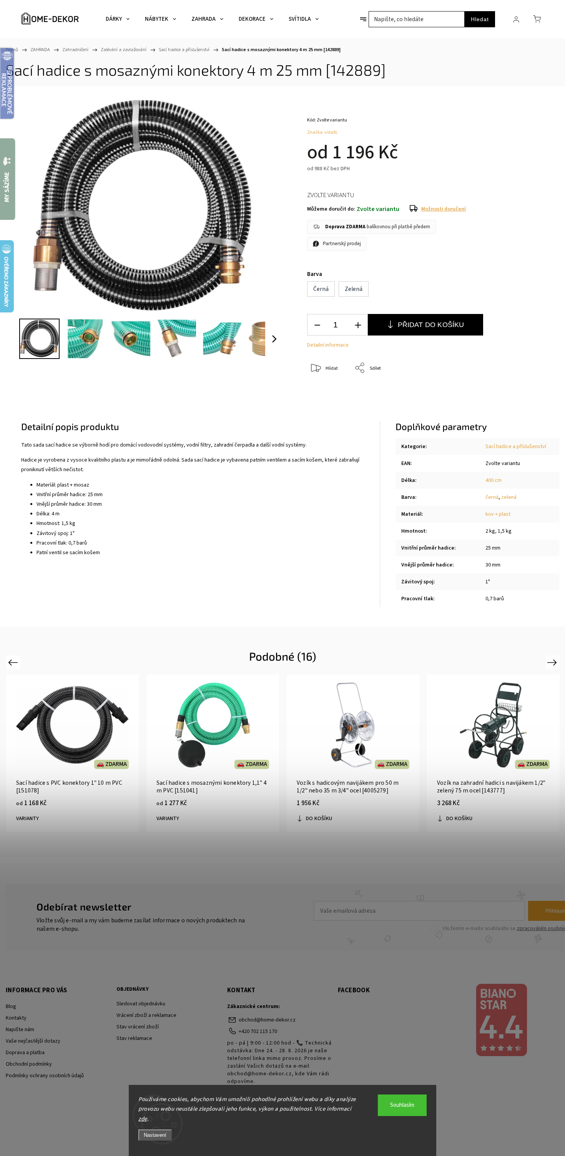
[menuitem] (118, 19)
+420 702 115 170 (258, 1031)
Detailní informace (328, 345)
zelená (509, 497)
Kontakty (16, 1018)
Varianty (27, 818)
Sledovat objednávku (140, 1004)
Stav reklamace (134, 1038)
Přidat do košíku (431, 325)
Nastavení (155, 1135)
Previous (14, 662)
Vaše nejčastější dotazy (33, 1041)
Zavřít (522, 393)
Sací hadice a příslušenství (515, 446)
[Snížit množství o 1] (317, 325)
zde (142, 1119)
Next (553, 662)
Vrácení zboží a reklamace (146, 1015)
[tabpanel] (72, 753)
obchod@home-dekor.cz (267, 1020)
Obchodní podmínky (29, 1064)
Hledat (480, 19)
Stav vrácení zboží (137, 1027)
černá (492, 497)
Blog (11, 1006)
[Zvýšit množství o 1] (357, 325)
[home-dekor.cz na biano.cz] (501, 1021)
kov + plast (497, 514)
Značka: (322, 132)
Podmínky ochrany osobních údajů (45, 1076)
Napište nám (20, 1029)
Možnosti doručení (443, 209)
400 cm (493, 480)
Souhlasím (402, 1105)
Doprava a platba (25, 1052)
